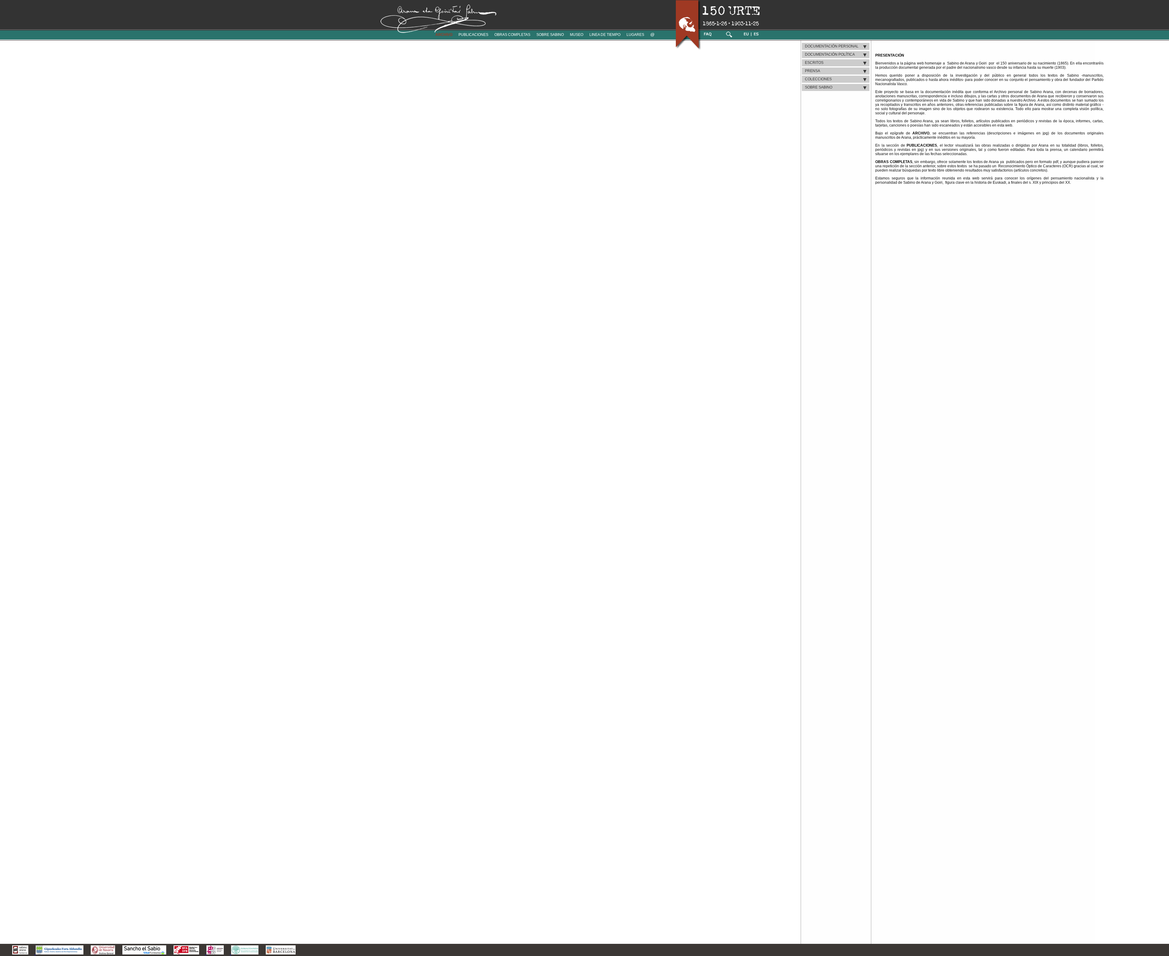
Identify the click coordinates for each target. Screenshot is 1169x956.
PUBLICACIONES (473, 35)
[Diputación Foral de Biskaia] (186, 952)
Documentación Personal (831, 46)
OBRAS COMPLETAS (512, 35)
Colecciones (818, 79)
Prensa (812, 71)
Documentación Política (830, 54)
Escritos (814, 63)
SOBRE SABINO (550, 35)
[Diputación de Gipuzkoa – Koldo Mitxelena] (58, 952)
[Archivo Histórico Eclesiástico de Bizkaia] (214, 952)
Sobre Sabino (818, 87)
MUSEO (576, 35)
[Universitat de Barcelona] (281, 952)
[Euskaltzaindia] (244, 952)
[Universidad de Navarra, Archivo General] (103, 952)
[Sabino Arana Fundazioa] (17, 952)
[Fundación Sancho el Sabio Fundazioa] (144, 952)
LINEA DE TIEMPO (604, 35)
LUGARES (635, 35)
